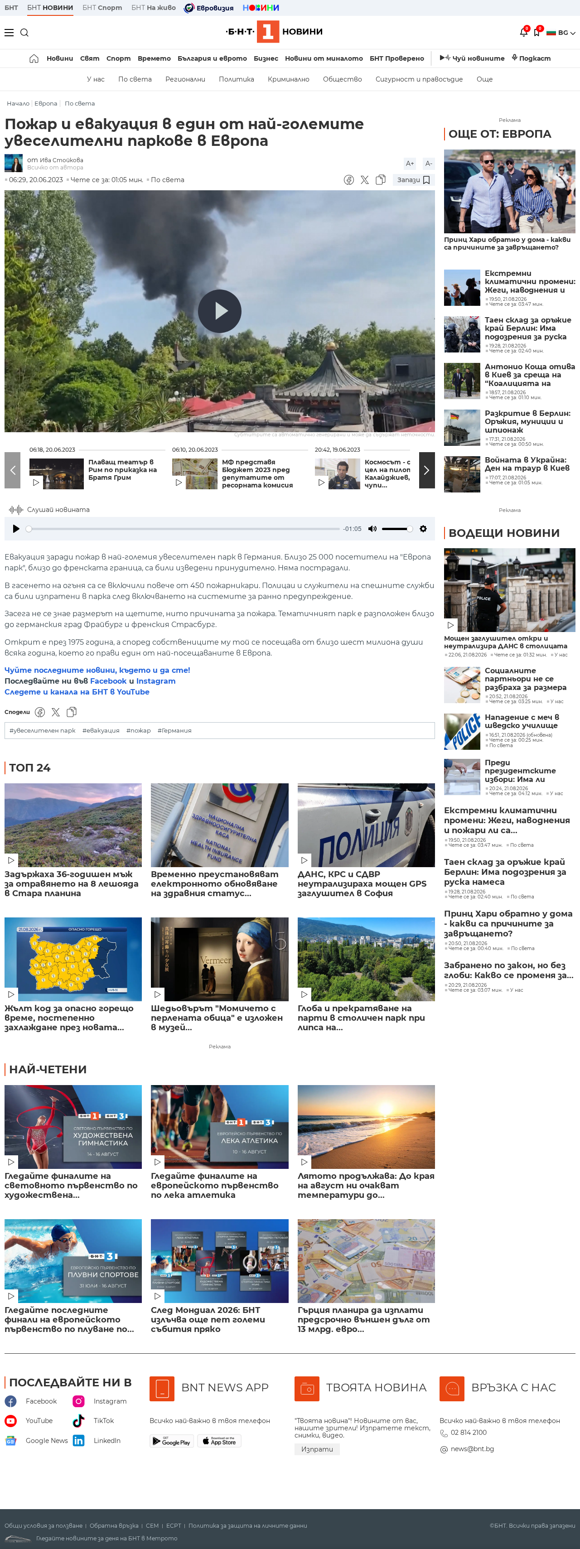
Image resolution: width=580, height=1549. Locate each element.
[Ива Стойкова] (16, 164)
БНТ (11, 8)
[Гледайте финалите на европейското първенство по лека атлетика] (219, 1127)
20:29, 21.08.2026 (468, 985)
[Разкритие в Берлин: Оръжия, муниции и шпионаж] (462, 428)
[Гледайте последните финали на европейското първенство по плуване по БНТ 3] (73, 1261)
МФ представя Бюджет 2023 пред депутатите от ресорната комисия (257, 473)
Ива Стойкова (61, 160)
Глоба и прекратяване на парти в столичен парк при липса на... (361, 1018)
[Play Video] (220, 311)
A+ (410, 163)
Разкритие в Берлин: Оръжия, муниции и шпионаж (527, 422)
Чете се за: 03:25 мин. (516, 702)
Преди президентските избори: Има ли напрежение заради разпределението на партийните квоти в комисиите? (530, 771)
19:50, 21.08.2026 (467, 840)
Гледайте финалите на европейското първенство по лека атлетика (215, 1186)
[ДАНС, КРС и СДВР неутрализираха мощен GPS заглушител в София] (366, 825)
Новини (60, 58)
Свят (90, 58)
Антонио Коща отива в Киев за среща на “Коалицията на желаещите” (530, 375)
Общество (342, 79)
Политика (236, 79)
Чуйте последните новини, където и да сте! (97, 670)
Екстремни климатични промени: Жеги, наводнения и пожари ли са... (507, 820)
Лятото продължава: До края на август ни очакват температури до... (366, 1186)
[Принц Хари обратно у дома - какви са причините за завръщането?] (509, 191)
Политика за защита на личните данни (247, 1526)
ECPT (173, 1526)
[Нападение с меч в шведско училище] (462, 732)
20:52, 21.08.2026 (508, 697)
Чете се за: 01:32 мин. (520, 655)
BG (564, 33)
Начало (18, 103)
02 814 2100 (469, 1432)
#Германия (175, 730)
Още (485, 79)
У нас (96, 79)
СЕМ (152, 1526)
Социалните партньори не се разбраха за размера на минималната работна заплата (526, 679)
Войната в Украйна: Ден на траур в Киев (527, 464)
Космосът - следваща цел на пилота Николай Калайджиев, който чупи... (407, 473)
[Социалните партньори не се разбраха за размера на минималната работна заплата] (462, 685)
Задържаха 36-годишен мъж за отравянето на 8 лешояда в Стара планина (72, 884)
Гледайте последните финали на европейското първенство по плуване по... (69, 1320)
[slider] (183, 529)
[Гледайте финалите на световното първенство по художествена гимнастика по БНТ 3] (73, 1127)
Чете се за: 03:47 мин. (476, 845)
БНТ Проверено (397, 58)
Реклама (220, 1046)
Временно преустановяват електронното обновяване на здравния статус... (215, 884)
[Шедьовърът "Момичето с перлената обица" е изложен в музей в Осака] (219, 959)
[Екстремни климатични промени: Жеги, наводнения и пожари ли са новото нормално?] (462, 288)
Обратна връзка (114, 1526)
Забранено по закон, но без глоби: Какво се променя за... (509, 970)
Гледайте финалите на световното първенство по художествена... (71, 1186)
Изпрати (317, 1449)
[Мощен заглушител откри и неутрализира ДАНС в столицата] (509, 590)
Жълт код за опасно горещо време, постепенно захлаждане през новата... (69, 1018)
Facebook (108, 681)
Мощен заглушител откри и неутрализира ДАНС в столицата (505, 642)
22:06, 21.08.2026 (468, 655)
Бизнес (266, 58)
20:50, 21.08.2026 (468, 943)
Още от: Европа (500, 133)
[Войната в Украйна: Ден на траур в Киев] (462, 474)
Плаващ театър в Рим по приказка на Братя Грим (122, 470)
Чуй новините (479, 58)
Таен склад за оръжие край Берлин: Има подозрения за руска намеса (528, 328)
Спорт (118, 58)
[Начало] (34, 58)
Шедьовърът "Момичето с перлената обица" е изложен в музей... (217, 1018)
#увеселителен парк (43, 730)
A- (428, 163)
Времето (154, 58)
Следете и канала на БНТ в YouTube (77, 692)
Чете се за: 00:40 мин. (476, 948)
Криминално (288, 79)
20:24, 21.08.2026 (508, 788)
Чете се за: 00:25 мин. (516, 740)
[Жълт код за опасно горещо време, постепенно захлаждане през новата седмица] (73, 959)
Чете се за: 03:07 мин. (476, 990)
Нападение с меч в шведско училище (522, 722)
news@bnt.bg (472, 1448)
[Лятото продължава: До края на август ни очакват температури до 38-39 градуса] (366, 1127)
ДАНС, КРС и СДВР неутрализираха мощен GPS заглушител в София (362, 884)
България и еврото (212, 58)
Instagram (156, 681)
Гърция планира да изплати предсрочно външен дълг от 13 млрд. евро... (364, 1320)
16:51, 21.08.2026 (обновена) (520, 735)
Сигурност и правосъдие (419, 79)
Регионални (185, 79)
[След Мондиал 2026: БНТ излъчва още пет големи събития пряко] (219, 1261)
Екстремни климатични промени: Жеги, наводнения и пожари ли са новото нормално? (530, 282)
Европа (46, 103)
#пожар (138, 730)
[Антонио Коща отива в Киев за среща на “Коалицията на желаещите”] (462, 381)
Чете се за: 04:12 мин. (515, 793)
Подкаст (535, 58)
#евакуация (101, 730)
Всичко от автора (55, 167)
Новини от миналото (324, 58)
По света (135, 79)
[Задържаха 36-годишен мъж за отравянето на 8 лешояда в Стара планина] (73, 825)
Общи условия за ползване (43, 1526)
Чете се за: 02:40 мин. (476, 897)
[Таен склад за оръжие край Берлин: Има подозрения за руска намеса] (462, 334)
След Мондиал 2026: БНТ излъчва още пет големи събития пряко (208, 1320)
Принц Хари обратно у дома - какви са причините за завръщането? (507, 243)
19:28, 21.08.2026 (467, 892)
